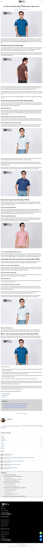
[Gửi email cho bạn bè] (22, 413)
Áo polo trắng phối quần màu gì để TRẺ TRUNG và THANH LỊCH (15, 403)
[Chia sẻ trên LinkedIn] (26, 413)
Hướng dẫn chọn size (5, 532)
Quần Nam (3, 438)
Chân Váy (3, 444)
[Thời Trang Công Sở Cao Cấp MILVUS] (21, 1)
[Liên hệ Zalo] (40, 539)
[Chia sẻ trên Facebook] (19, 413)
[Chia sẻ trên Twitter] (20, 413)
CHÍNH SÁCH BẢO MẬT (8, 454)
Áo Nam (2, 436)
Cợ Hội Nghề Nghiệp (5, 512)
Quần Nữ (2, 446)
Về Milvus (2, 506)
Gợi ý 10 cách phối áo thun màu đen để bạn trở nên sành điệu (14, 405)
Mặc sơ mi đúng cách (5, 534)
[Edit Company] (40, 533)
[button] (1, 1)
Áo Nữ (2, 442)
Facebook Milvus (5, 395)
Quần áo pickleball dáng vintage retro (10, 467)
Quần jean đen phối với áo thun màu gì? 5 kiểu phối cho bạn (14, 407)
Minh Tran (26, 9)
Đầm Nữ (2, 448)
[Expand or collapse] (41, 473)
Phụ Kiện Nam (3, 440)
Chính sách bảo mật (4, 521)
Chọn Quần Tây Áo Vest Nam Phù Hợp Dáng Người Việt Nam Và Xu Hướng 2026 (19, 457)
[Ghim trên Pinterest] (24, 413)
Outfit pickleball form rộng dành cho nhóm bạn (12, 464)
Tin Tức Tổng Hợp (4, 510)
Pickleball (2, 536)
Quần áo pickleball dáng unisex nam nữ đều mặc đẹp (13, 461)
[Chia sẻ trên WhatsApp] (17, 413)
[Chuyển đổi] (41, 436)
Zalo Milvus (4, 397)
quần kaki (13, 89)
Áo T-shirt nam (3, 538)
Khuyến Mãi (3, 508)
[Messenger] (40, 536)
